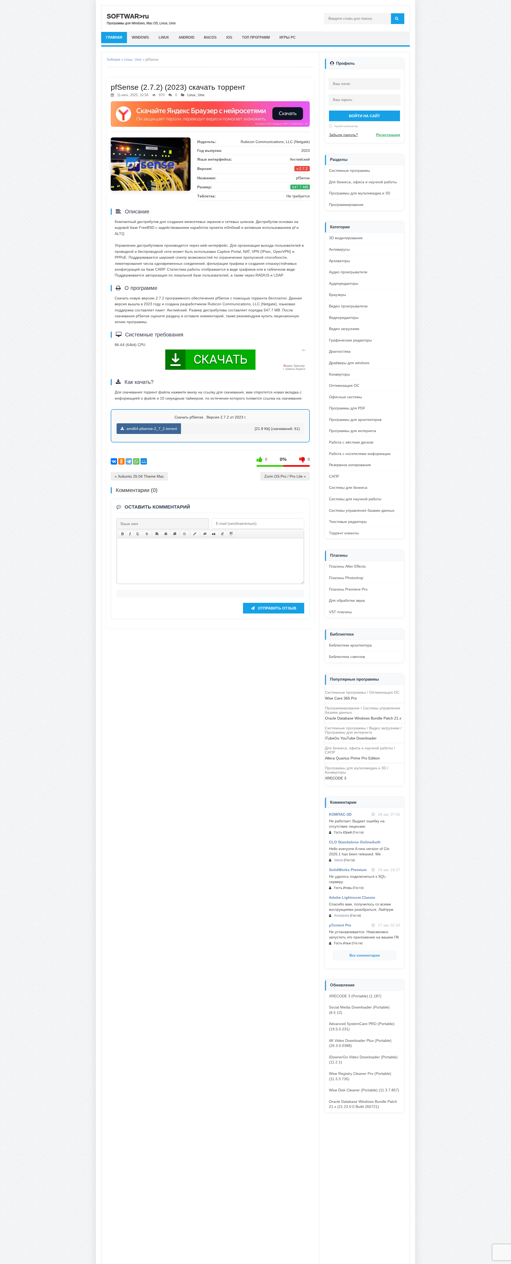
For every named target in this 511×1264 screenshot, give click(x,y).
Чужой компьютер (345, 126)
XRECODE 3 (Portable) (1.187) (355, 996)
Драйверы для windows (349, 363)
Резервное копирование (350, 465)
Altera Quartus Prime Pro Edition (352, 758)
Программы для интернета (352, 431)
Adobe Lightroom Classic (352, 897)
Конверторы (339, 374)
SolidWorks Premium (347, 870)
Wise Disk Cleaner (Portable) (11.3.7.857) (364, 1090)
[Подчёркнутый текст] (138, 534)
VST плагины (340, 612)
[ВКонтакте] (114, 461)
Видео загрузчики (344, 329)
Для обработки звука (347, 600)
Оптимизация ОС (344, 385)
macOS (210, 37)
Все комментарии (364, 955)
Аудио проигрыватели (348, 272)
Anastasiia (341, 915)
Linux (164, 37)
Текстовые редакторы (348, 521)
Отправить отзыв (276, 608)
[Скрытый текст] (204, 534)
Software (113, 60)
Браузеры (337, 294)
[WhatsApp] (136, 461)
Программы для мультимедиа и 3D (359, 193)
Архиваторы (339, 261)
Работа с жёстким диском (351, 442)
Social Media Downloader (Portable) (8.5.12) (359, 1010)
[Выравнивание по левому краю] (157, 534)
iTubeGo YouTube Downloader (351, 738)
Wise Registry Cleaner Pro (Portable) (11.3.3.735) (360, 1076)
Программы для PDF (347, 408)
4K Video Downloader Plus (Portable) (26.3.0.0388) (360, 1043)
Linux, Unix (133, 60)
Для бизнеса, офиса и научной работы (363, 182)
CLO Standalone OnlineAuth (355, 842)
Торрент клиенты (344, 533)
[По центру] (165, 534)
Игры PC (287, 37)
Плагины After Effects (347, 566)
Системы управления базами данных (361, 510)
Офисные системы (345, 397)
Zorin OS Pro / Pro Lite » (285, 476)
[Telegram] (129, 461)
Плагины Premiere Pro (348, 589)
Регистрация (388, 135)
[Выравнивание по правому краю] (174, 534)
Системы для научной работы (355, 499)
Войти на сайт (364, 116)
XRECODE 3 (335, 778)
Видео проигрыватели (348, 306)
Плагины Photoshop (346, 578)
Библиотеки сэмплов (347, 657)
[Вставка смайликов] (184, 534)
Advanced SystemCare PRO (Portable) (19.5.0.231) (361, 1026)
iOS (229, 37)
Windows (140, 37)
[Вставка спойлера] (231, 534)
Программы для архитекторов (355, 419)
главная (114, 37)
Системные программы (349, 170)
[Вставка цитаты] (213, 534)
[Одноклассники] (121, 461)
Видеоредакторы (343, 317)
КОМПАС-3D (340, 814)
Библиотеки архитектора (350, 645)
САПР (334, 476)
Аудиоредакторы (343, 283)
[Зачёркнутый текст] (146, 534)
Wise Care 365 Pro (341, 698)
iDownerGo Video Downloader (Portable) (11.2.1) (363, 1059)
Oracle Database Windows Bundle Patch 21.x (363, 718)
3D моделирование (346, 238)
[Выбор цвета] (194, 534)
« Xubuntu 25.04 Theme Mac (139, 476)
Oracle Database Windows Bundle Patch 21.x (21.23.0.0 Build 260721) (363, 1104)
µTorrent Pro (340, 925)
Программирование (346, 204)
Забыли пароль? (343, 135)
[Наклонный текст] (130, 534)
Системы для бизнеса (348, 487)
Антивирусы (339, 249)
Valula (338, 860)
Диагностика (340, 351)
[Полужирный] (122, 534)
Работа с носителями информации (359, 454)
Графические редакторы (350, 340)
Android (186, 37)
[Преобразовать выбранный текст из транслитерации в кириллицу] (222, 534)
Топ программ (256, 37)
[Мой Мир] (144, 461)
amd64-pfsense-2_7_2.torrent (151, 428)
